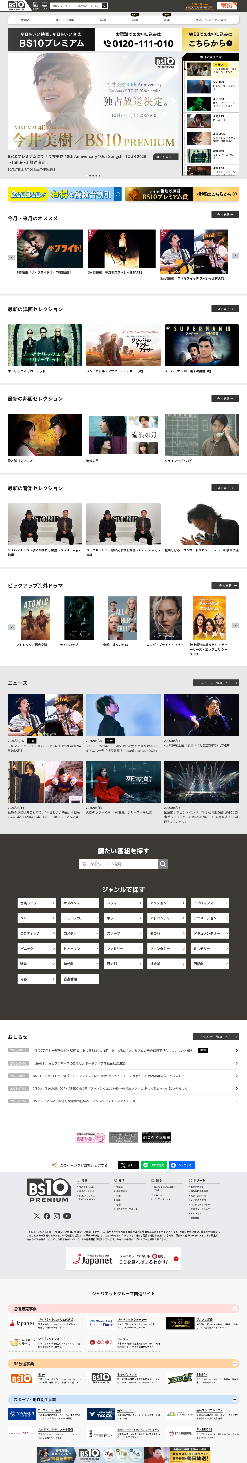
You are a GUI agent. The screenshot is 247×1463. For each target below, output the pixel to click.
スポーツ (113, 933)
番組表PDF (121, 1191)
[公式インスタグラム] (57, 1216)
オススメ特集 (65, 19)
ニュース (158, 1194)
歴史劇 (112, 963)
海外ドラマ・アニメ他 (210, 19)
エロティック (30, 933)
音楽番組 (70, 978)
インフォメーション (163, 1199)
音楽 (167, 19)
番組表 (25, 19)
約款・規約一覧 (198, 1195)
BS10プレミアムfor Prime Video (87, 1197)
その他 (155, 933)
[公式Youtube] (67, 1216)
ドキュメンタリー (207, 933)
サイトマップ (197, 1213)
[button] (12, 101)
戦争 (23, 963)
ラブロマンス (203, 902)
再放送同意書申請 (199, 1191)
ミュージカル (73, 918)
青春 (23, 978)
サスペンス (72, 902)
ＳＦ (23, 918)
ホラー (112, 918)
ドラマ (112, 902)
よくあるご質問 (198, 1200)
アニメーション (205, 918)
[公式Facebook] (47, 1216)
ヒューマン (72, 948)
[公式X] (37, 1216)
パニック (26, 948)
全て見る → (225, 214)
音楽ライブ (28, 902)
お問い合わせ (197, 1186)
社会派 (155, 963)
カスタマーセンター (200, 1204)
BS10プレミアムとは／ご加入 (164, 1188)
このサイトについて (200, 1208)
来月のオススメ (86, 1191)
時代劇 (69, 963)
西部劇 (198, 963)
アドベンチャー (161, 918)
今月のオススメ (86, 1186)
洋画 (103, 19)
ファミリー (115, 948)
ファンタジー (160, 948)
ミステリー (202, 948)
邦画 (135, 19)
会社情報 (195, 1217)
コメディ (70, 933)
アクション (158, 902)
